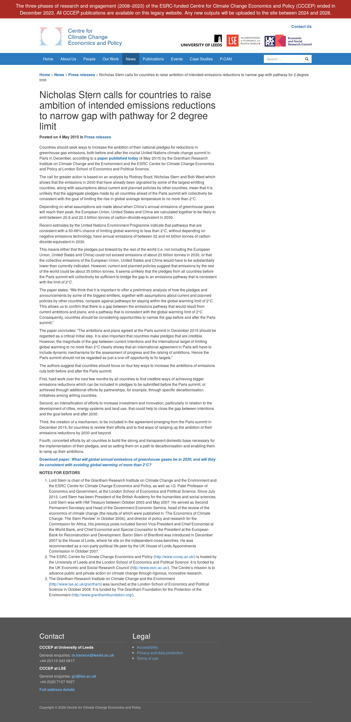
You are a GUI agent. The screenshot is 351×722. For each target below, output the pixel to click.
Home (48, 59)
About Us (68, 59)
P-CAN (226, 59)
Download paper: (127, 461)
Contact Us (301, 26)
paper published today (117, 158)
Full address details (57, 689)
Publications (153, 59)
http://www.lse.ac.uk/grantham (75, 584)
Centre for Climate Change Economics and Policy (95, 36)
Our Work (111, 59)
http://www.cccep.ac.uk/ (174, 556)
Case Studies (201, 59)
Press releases (81, 74)
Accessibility (147, 647)
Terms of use (147, 658)
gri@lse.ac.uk (84, 676)
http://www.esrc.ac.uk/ (149, 567)
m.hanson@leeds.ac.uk (93, 655)
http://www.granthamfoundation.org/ (102, 594)
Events (177, 59)
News (131, 59)
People (89, 59)
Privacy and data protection (160, 652)
